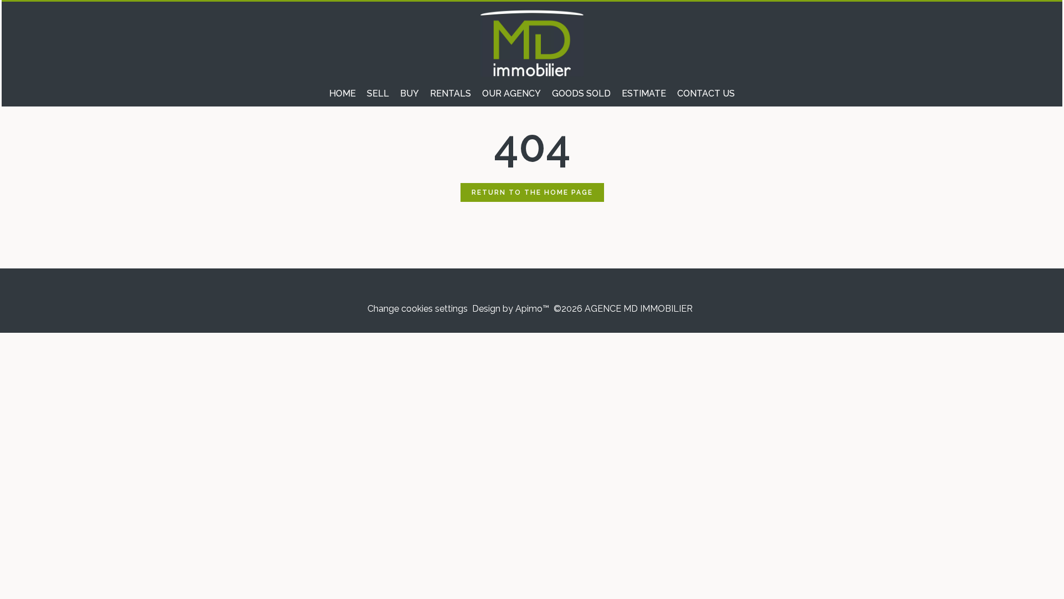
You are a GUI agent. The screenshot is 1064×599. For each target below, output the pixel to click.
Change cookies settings (417, 308)
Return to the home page (532, 192)
